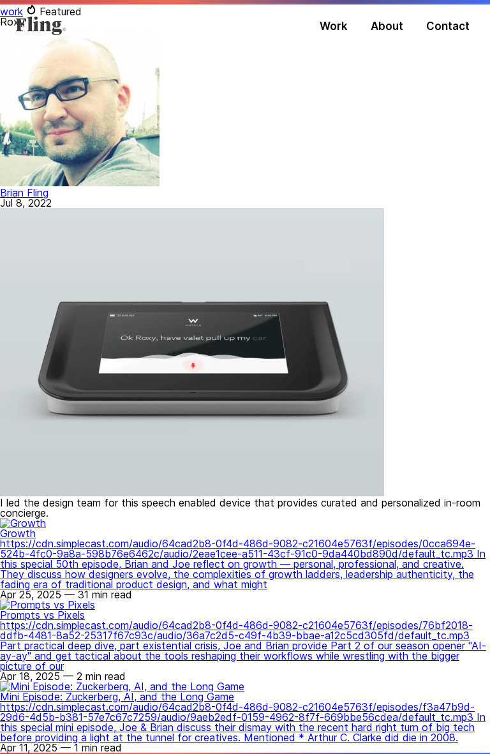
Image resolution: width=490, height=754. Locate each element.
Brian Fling (24, 192)
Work (334, 26)
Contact (448, 26)
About (387, 26)
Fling (38, 26)
